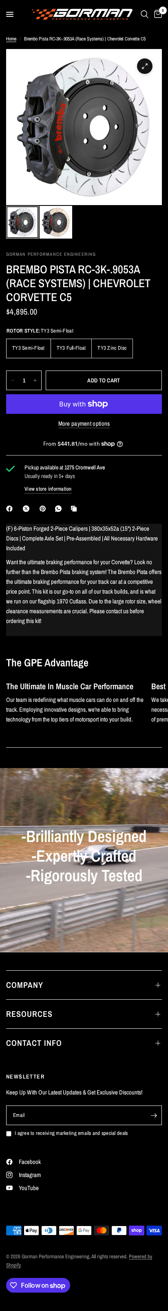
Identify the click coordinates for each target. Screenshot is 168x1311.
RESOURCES (29, 1013)
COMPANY (24, 984)
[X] (28, 509)
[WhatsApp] (60, 509)
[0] (156, 14)
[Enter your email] (154, 1115)
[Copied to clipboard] (75, 509)
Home (11, 39)
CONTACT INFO (34, 1042)
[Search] (144, 14)
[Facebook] (11, 509)
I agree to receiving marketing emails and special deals (71, 1133)
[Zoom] (145, 66)
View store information (48, 488)
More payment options (84, 423)
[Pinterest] (44, 509)
